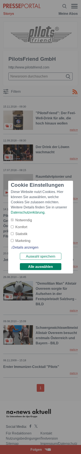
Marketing (22, 241)
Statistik (21, 234)
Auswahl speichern (40, 256)
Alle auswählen (40, 267)
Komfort (21, 227)
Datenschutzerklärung (27, 212)
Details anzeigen (25, 247)
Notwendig (23, 220)
